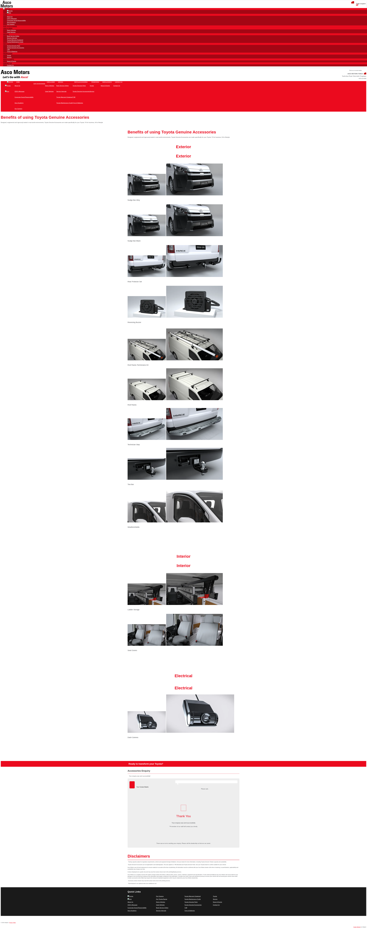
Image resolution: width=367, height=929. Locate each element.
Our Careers (160, 896)
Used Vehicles (160, 905)
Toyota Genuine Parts (191, 902)
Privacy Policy (12, 922)
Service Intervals (161, 910)
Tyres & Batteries (189, 910)
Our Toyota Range (161, 899)
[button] (6, 9)
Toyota (215, 896)
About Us (130, 902)
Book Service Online (162, 908)
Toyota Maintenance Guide (192, 899)
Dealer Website (357, 927)
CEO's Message (132, 905)
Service (215, 899)
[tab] (183, 772)
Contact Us (216, 905)
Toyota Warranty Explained (192, 896)
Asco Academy (132, 910)
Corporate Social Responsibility (137, 908)
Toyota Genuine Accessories (193, 905)
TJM (185, 908)
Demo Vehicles (160, 902)
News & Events (217, 902)
